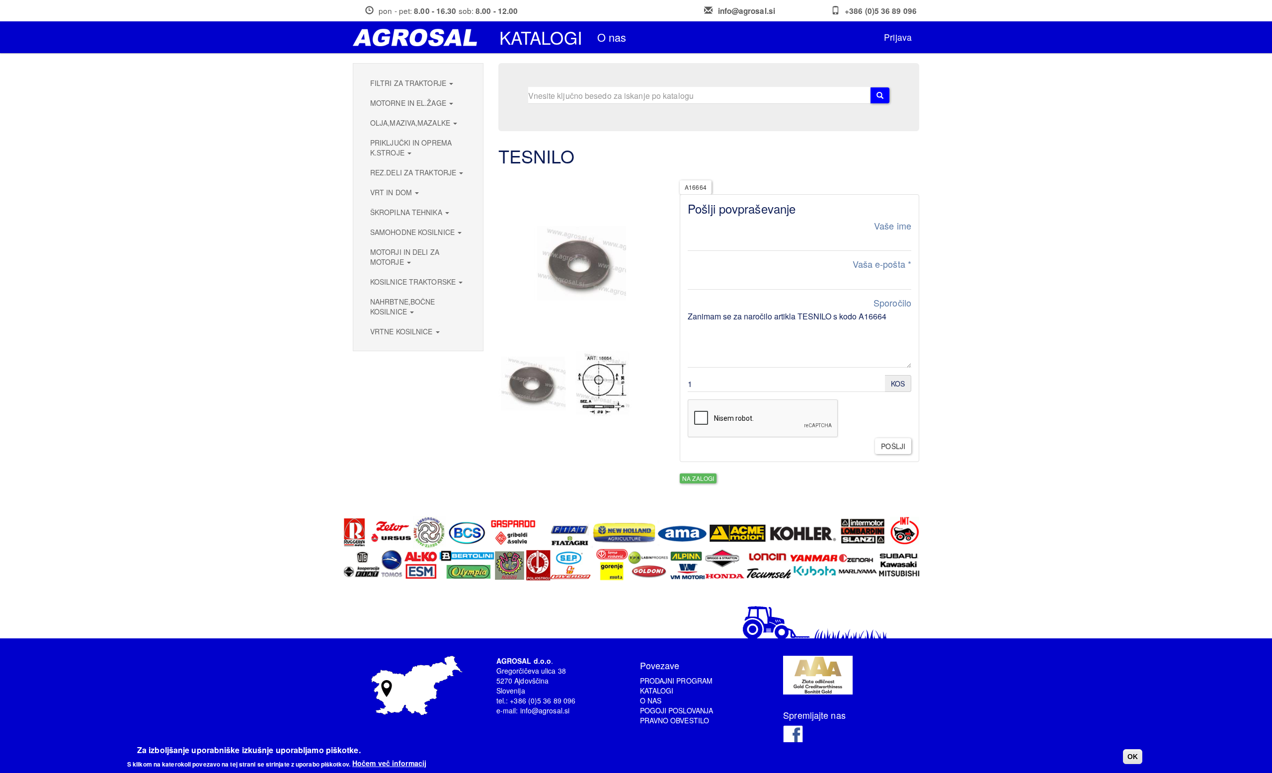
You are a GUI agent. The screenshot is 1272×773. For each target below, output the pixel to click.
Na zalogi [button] (698, 478)
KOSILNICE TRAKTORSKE (414, 282)
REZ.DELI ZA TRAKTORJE (414, 172)
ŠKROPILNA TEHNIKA (407, 212)
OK (1132, 757)
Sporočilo (892, 303)
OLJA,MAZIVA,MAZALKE (411, 123)
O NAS (651, 700)
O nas (612, 37)
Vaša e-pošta (882, 264)
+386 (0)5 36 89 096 (881, 10)
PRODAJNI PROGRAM (676, 681)
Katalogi (540, 37)
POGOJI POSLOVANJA (677, 710)
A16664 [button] (696, 187)
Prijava (898, 37)
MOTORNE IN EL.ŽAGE (409, 103)
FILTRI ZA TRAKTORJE (409, 83)
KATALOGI (657, 691)
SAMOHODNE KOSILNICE (413, 232)
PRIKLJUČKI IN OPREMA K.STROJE (411, 147)
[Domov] (418, 37)
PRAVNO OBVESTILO (675, 720)
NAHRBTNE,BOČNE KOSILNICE (402, 306)
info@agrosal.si (747, 10)
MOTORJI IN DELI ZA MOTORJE (404, 257)
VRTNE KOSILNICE (402, 331)
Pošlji (893, 446)
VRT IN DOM (392, 192)
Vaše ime (892, 226)
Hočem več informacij (389, 763)
